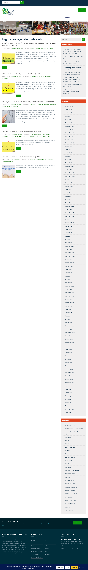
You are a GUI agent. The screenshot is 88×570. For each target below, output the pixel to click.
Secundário (50, 48)
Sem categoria (69, 510)
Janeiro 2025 (68, 169)
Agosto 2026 (69, 106)
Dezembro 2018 (69, 409)
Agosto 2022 (69, 266)
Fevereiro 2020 (69, 366)
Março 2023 (68, 242)
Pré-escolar (42, 48)
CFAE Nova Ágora (36, 557)
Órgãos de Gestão (70, 483)
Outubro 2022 (69, 259)
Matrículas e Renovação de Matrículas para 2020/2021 (21, 132)
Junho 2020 (68, 352)
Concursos (67, 10)
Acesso (82, 10)
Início (28, 10)
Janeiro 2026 (69, 129)
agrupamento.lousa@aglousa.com (75, 549)
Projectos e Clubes (70, 500)
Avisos (32, 48)
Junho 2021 (68, 312)
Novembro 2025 (69, 136)
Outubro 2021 (69, 299)
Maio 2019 (68, 396)
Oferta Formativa (47, 10)
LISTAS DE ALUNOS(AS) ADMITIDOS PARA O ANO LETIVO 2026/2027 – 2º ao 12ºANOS (72, 79)
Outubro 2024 (69, 179)
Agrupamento (36, 10)
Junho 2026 (68, 113)
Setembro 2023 (69, 222)
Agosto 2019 (68, 386)
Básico (37, 48)
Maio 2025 (68, 156)
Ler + (4, 67)
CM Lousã (47, 554)
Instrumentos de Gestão (72, 470)
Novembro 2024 (70, 176)
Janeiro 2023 (69, 249)
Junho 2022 (68, 272)
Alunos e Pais (58, 10)
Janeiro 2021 (68, 329)
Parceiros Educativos (71, 487)
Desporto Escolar (70, 457)
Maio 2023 (68, 236)
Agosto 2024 (69, 186)
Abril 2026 (68, 119)
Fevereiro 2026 (69, 126)
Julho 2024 (68, 189)
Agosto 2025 (68, 146)
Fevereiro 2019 (69, 406)
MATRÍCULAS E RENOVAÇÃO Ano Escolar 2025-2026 (21, 74)
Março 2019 (68, 402)
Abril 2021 (68, 319)
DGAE (46, 543)
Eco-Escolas (68, 460)
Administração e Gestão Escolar (40, 134)
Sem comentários (16, 48)
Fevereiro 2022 (69, 286)
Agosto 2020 (69, 346)
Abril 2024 (68, 199)
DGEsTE (47, 548)
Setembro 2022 (69, 262)
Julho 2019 (68, 389)
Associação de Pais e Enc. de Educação (13, 136)
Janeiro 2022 (69, 289)
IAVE (46, 551)
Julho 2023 (68, 229)
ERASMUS (68, 463)
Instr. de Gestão (36, 543)
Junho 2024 (68, 193)
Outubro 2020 (69, 339)
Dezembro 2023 (70, 212)
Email (77, 522)
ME (45, 540)
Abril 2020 (68, 359)
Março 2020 (68, 362)
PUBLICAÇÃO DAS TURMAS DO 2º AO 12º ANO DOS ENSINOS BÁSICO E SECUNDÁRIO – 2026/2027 (73, 51)
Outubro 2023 (69, 219)
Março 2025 (68, 163)
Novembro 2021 (69, 296)
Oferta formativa (69, 480)
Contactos (67, 17)
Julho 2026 (68, 109)
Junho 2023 (68, 232)
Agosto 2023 (69, 226)
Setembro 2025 (69, 143)
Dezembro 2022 (70, 252)
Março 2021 (68, 322)
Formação (68, 467)
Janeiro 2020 (69, 369)
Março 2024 (68, 202)
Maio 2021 (68, 316)
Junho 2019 (68, 392)
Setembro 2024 (69, 183)
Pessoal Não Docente (71, 493)
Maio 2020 (68, 356)
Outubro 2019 (69, 379)
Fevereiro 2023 (69, 246)
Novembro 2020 (70, 336)
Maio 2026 (68, 116)
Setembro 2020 (69, 342)
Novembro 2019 (69, 376)
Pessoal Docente (70, 490)
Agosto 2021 (68, 306)
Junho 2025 (68, 153)
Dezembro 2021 (69, 292)
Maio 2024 (68, 196)
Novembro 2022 (70, 256)
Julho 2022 (68, 269)
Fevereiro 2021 (69, 326)
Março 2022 (68, 282)
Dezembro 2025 (69, 133)
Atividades (68, 437)
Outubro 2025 (69, 139)
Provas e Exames (70, 503)
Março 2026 (68, 123)
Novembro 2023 (70, 216)
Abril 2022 (68, 279)
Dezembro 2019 (69, 372)
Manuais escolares (70, 473)
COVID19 (67, 453)
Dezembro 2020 (70, 332)
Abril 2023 (68, 239)
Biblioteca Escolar (70, 447)
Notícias (41, 76)
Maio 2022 (68, 276)
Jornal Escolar (35, 554)
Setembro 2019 (69, 382)
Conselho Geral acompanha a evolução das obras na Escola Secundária (72, 91)
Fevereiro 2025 (69, 166)
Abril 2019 (68, 399)
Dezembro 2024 (70, 173)
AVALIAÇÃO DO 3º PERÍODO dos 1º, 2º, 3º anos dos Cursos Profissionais (28, 102)
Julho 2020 (68, 349)
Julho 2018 (68, 412)
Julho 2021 (68, 309)
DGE (46, 546)
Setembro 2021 (69, 302)
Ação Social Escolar (35, 104)
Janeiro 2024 (69, 209)
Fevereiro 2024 (69, 206)
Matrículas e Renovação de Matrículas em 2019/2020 (21, 157)
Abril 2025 (68, 159)
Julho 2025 (68, 149)
